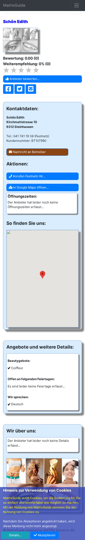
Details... (15, 535)
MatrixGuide (14, 5)
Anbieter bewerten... (24, 79)
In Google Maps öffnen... (30, 187)
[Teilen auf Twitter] (19, 89)
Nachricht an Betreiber (29, 152)
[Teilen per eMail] (31, 89)
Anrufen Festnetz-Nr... (28, 176)
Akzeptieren (46, 535)
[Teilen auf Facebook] (8, 89)
